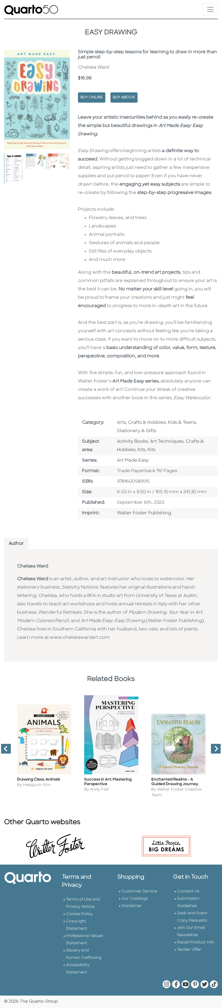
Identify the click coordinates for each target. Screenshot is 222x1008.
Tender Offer (189, 950)
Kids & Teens (182, 423)
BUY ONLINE (91, 97)
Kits (141, 450)
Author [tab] (16, 544)
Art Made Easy (133, 460)
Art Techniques (167, 441)
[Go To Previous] (3, 751)
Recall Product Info (195, 942)
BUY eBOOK (124, 97)
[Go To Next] (213, 751)
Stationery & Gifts (136, 431)
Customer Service (139, 891)
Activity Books (132, 441)
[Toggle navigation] (210, 9)
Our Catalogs (135, 899)
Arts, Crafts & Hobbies (141, 423)
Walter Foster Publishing (144, 513)
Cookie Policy (79, 914)
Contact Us (188, 891)
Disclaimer (132, 906)
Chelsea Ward (32, 566)
